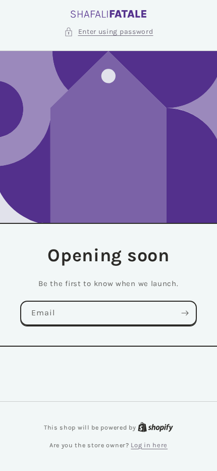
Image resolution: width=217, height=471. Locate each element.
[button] (108, 31)
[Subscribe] (185, 313)
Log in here (149, 445)
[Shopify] (155, 427)
